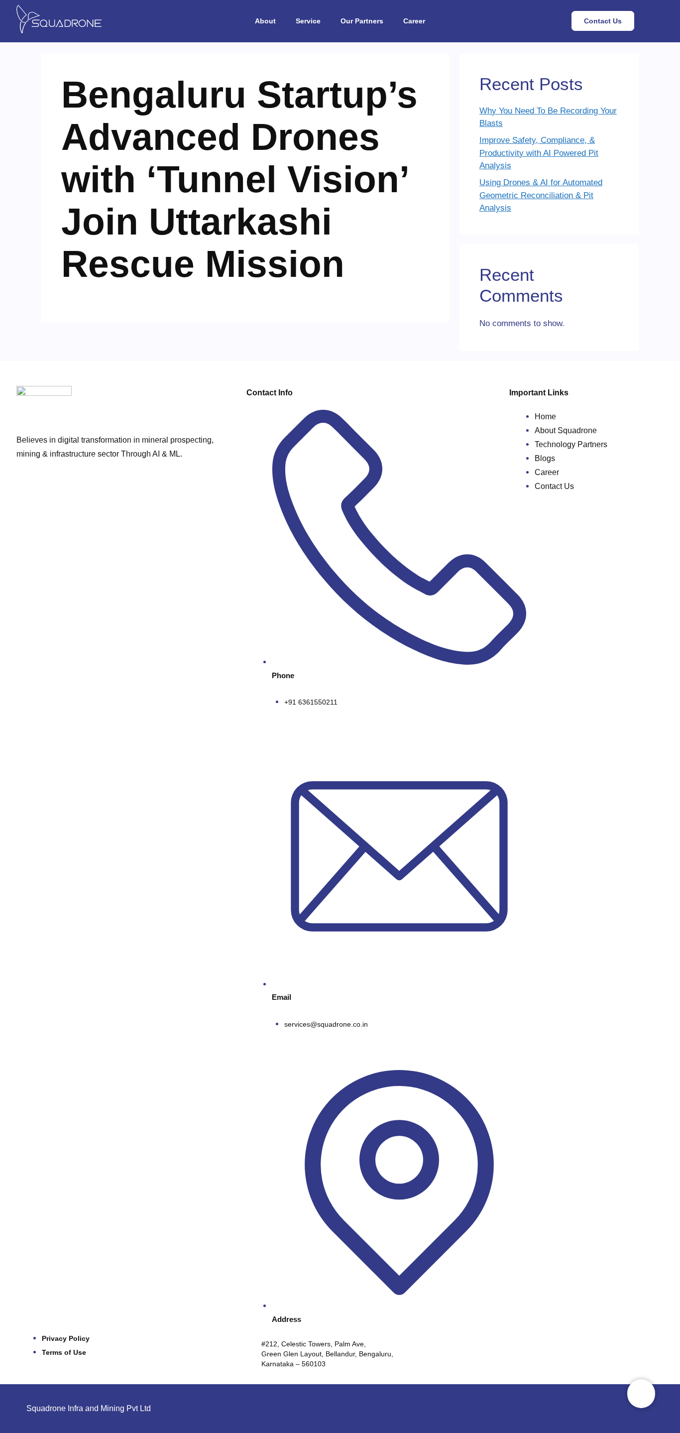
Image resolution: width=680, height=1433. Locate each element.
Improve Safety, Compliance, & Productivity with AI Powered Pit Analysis (538, 152)
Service (308, 21)
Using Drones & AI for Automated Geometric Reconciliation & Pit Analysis (540, 195)
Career (414, 21)
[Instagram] (621, 1406)
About (265, 21)
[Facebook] (591, 1406)
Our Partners (361, 21)
